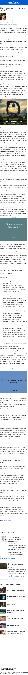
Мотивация (6, 556)
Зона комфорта (7, 520)
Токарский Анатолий (6, 23)
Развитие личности (13, 556)
